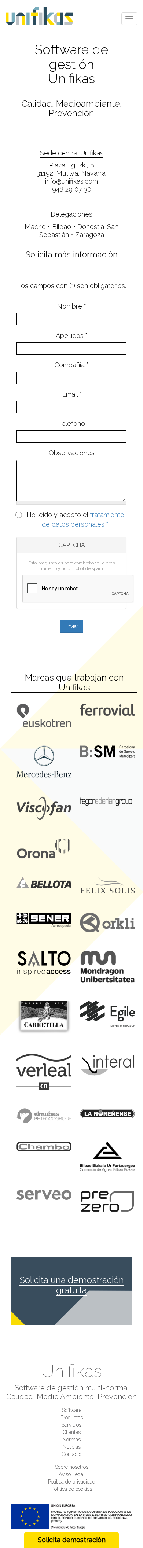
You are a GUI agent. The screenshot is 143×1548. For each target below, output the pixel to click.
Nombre (71, 306)
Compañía (71, 365)
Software (71, 1410)
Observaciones (72, 453)
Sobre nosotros (71, 1467)
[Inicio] (42, 16)
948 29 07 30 (71, 189)
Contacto (71, 1454)
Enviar (71, 626)
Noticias (72, 1447)
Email (71, 394)
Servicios (71, 1425)
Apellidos (72, 335)
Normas (71, 1439)
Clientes (72, 1432)
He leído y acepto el (75, 519)
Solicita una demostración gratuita (71, 1285)
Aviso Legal (72, 1474)
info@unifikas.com (71, 181)
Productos (71, 1417)
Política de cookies (71, 1489)
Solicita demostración (72, 1540)
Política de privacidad (71, 1482)
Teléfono (71, 423)
